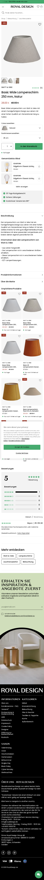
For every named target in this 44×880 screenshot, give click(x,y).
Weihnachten (6, 772)
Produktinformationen (11, 274)
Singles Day (5, 763)
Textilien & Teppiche (30, 715)
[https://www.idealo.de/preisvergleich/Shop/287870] (25, 861)
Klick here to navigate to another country (17, 801)
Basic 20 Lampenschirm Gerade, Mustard (10, 410)
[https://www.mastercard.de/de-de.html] (11, 861)
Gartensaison (6, 757)
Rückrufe (5, 737)
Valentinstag (6, 748)
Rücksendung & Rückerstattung (7, 713)
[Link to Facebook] (3, 852)
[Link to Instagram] (9, 852)
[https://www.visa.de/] (4, 861)
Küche (24, 718)
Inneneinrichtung (29, 706)
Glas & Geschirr (28, 712)
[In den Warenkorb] (39, 166)
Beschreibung (7, 215)
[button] (38, 6)
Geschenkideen (7, 754)
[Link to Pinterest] (14, 852)
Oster (3, 751)
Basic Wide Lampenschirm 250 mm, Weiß (9, 324)
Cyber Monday (7, 769)
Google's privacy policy (16, 441)
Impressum (6, 723)
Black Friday (6, 766)
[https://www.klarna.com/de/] (17, 861)
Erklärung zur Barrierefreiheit (7, 733)
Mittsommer (6, 760)
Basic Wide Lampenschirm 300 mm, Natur (30, 324)
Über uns (4, 703)
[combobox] (22, 128)
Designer (4, 729)
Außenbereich (27, 721)
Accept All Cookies (22, 447)
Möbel (24, 703)
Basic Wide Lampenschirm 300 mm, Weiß (9, 366)
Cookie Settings (22, 453)
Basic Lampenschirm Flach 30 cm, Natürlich (30, 410)
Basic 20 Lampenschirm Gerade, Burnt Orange (31, 366)
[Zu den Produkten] (22, 166)
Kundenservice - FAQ (9, 706)
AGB (3, 717)
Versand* (5, 709)
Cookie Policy (6, 726)
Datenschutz (6, 720)
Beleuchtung (27, 709)
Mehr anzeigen (22, 187)
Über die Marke (8, 281)
